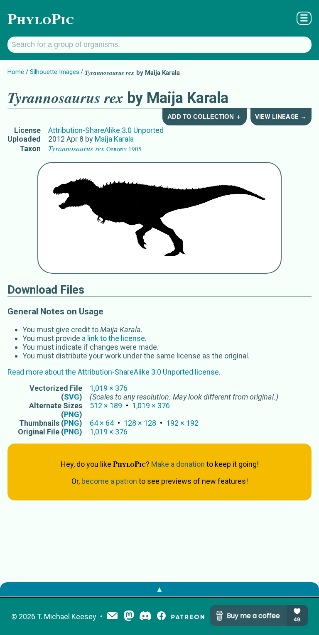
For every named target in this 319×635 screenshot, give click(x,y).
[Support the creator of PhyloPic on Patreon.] (187, 616)
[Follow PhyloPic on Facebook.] (161, 616)
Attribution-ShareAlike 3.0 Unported (106, 130)
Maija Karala (114, 139)
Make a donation (178, 464)
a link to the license (113, 338)
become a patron (109, 481)
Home (15, 72)
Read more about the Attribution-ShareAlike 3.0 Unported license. (114, 372)
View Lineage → (281, 116)
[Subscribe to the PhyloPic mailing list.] (112, 616)
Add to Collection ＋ (204, 116)
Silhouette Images (54, 72)
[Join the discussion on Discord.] (145, 616)
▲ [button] (159, 589)
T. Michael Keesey (66, 616)
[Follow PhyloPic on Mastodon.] (129, 616)
